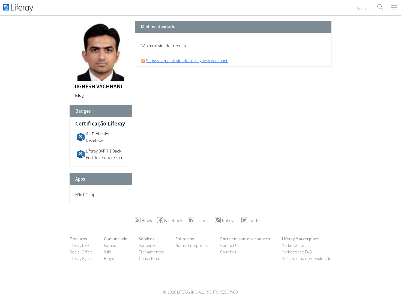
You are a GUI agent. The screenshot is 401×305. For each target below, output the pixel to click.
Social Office (81, 252)
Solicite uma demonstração (306, 258)
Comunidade (115, 238)
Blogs (109, 258)
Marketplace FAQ (297, 252)
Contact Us (229, 245)
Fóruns (110, 245)
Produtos (78, 238)
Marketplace (293, 245)
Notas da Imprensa (191, 245)
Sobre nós (184, 238)
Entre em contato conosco (245, 238)
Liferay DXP (79, 245)
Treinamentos (151, 252)
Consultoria (149, 258)
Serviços (146, 238)
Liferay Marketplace (300, 238)
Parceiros (147, 245)
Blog (79, 95)
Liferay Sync (80, 258)
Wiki (107, 252)
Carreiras (228, 252)
